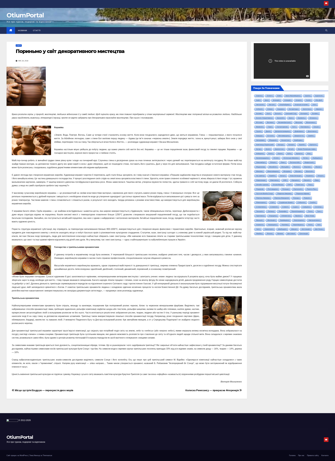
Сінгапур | (318, 207)
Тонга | (310, 211)
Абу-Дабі (319, 100)
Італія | (308, 100)
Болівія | (315, 113)
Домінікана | (299, 131)
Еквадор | (259, 136)
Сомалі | (285, 207)
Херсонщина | (299, 220)
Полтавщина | (273, 189)
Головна (292, 455)
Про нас (301, 455)
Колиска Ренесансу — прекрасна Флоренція (212, 390)
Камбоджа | (298, 140)
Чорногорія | (269, 229)
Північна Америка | (263, 198)
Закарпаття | (299, 136)
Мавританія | (309, 162)
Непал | (283, 176)
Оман (317, 180)
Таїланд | (271, 211)
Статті (37, 30)
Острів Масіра (278, 185)
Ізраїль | (308, 96)
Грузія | (259, 131)
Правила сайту (313, 455)
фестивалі (291, 233)
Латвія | (276, 158)
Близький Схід (291, 113)
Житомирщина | (284, 136)
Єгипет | (270, 96)
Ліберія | (273, 162)
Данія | (268, 131)
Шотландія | (306, 229)
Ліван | (283, 162)
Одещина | (295, 180)
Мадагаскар (260, 167)
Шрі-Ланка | (319, 229)
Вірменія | (260, 127)
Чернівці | (285, 225)
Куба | (289, 153)
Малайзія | (273, 167)
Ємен (279, 96)
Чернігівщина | (298, 225)
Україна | (298, 216)
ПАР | (290, 185)
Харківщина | (285, 220)
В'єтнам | (259, 122)
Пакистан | (300, 185)
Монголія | (310, 171)
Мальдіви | (285, 167)
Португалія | (298, 189)
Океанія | (307, 180)
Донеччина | (312, 131)
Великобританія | (284, 122)
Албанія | (259, 109)
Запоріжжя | (260, 140)
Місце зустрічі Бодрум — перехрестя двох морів (43, 390)
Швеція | (294, 229)
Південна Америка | (284, 193)
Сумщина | (307, 207)
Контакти (324, 455)
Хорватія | (260, 225)
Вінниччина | (311, 122)
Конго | (270, 153)
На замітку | (260, 176)
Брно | (291, 118)
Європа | (259, 96)
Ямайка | (259, 233)
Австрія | (272, 105)
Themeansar (47, 455)
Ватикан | (270, 122)
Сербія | (313, 202)
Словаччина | (261, 207)
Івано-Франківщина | (293, 96)
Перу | (310, 185)
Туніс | (319, 211)
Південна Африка (302, 193)
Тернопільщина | (297, 211)
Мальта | (297, 167)
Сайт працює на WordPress (18, 455)
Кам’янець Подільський (264, 145)
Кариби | (302, 145)
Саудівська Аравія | (286, 202)
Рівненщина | (261, 202)
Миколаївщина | (273, 171)
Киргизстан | (279, 149)
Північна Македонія (281, 198)
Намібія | (272, 176)
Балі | (269, 113)
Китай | (291, 149)
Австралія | (260, 105)
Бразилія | (281, 118)
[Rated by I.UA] (12, 420)
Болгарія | (304, 113)
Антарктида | (293, 109)
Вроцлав (298, 122)
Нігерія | (321, 176)
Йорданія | (273, 140)
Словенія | (274, 207)
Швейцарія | (282, 229)
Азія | (315, 105)
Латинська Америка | (291, 158)
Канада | (281, 145)
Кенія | (268, 149)
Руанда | (296, 198)
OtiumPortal (25, 15)
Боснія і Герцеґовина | (264, 118)
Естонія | (270, 136)
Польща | (285, 189)
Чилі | (258, 229)
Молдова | (287, 171)
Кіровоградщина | (262, 158)
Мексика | (259, 171)
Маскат (318, 167)
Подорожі (259, 189)
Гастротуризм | (282, 127)
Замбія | (311, 136)
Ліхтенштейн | (295, 162)
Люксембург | (261, 162)
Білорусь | (313, 118)
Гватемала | (305, 127)
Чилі (318, 225)
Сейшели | (302, 202)
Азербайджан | (285, 105)
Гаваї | (270, 127)
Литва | (305, 158)
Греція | (316, 127)
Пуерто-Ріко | (312, 189)
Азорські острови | (301, 105)
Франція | (259, 220)
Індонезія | (319, 96)
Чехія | (310, 225)
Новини (22, 30)
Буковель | (301, 118)
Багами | (259, 113)
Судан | (295, 207)
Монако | (298, 171)
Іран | (267, 100)
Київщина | (260, 153)
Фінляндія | (271, 220)
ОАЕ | (285, 180)
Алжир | (270, 109)
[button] (326, 30)
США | (272, 202)
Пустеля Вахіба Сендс (264, 193)
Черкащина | (272, 225)
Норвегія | (309, 176)
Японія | (270, 233)
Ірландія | (276, 100)
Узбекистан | (286, 216)
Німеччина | (274, 180)
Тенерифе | (283, 211)
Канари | (291, 145)
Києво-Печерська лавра (307, 149)
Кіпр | (309, 153)
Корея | (280, 153)
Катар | (258, 149)
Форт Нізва (310, 216)
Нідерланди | (261, 180)
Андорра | (281, 109)
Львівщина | (317, 158)
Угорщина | (273, 216)
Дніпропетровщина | (282, 131)
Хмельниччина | (314, 220)
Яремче (280, 233)
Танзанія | (260, 211)
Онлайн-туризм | (262, 185)
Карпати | (313, 145)
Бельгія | (278, 113)
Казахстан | (285, 140)
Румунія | (307, 198)
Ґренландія (303, 233)
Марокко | (307, 167)
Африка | (319, 109)
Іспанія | (299, 100)
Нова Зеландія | (296, 176)
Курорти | (299, 153)
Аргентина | (307, 109)
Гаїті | (294, 127)
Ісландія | (287, 100)
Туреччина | (260, 216)
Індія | (258, 100)
